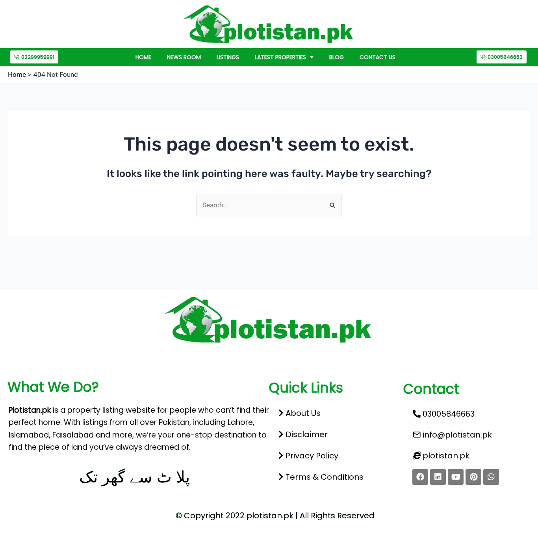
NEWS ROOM (184, 57)
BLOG (336, 57)
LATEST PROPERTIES (280, 57)
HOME (143, 57)
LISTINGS (228, 57)
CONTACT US (377, 57)
